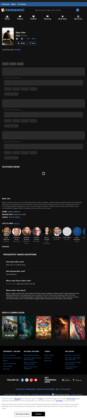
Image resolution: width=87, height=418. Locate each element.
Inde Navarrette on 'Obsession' (71, 368)
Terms (41, 399)
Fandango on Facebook (22, 380)
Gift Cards (5, 4)
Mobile (5, 361)
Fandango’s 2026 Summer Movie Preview (32, 359)
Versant (17, 399)
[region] (43, 407)
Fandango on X (26, 380)
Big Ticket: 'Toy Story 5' (72, 355)
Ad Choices (35, 394)
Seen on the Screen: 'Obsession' (30, 368)
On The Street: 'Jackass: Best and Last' (73, 363)
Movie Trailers (49, 355)
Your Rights (59, 401)
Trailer (23, 43)
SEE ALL (17, 224)
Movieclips (48, 361)
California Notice (77, 394)
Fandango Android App (77, 379)
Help (57, 389)
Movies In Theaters (9, 355)
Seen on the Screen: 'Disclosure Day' (30, 363)
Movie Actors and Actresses (12, 358)
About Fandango (10, 394)
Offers (13, 4)
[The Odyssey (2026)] (60, 327)
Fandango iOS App (66, 379)
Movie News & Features (32, 355)
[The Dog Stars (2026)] (9, 327)
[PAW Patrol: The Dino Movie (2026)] (43, 327)
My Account (65, 389)
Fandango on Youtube (35, 380)
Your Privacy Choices (62, 394)
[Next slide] (84, 236)
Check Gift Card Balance (26, 389)
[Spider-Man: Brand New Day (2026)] (77, 327)
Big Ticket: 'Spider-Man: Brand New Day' (73, 359)
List (33, 43)
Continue (38, 414)
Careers (19, 394)
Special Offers (7, 366)
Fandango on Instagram (31, 380)
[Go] (77, 10)
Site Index (26, 394)
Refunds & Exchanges (45, 389)
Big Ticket (48, 358)
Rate (33, 38)
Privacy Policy (45, 394)
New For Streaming (9, 363)
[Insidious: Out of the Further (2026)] (26, 327)
